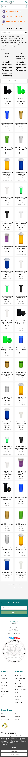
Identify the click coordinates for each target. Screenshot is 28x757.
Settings (14, 747)
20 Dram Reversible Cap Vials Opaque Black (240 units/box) (21, 448)
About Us (3, 675)
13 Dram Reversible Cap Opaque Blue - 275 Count (7, 124)
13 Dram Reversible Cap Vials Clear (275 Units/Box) (7, 198)
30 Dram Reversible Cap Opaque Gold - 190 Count (7, 524)
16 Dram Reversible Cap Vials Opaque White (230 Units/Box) (7, 322)
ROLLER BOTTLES (20, 686)
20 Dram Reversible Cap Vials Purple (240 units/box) (21, 473)
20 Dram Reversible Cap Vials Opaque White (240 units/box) (7, 473)
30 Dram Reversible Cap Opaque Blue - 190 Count (21, 497)
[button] (25, 32)
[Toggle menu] (2, 2)
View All (17, 719)
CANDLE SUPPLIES (20, 689)
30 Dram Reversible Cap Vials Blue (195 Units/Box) (7, 574)
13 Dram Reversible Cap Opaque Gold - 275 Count (21, 124)
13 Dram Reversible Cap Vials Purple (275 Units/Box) (7, 248)
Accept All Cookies (14, 754)
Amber (7, 53)
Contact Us (4, 682)
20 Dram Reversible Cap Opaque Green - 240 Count (21, 374)
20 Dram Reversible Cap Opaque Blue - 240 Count (21, 349)
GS (2, 713)
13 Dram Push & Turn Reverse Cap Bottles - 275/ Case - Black (7, 100)
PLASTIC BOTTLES (20, 678)
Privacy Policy (5, 685)
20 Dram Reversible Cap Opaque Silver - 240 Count (7, 398)
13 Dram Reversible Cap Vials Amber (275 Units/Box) (7, 174)
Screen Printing (5, 691)
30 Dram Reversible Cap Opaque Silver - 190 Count (7, 549)
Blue (21, 53)
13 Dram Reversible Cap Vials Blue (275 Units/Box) (21, 174)
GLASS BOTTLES (19, 675)
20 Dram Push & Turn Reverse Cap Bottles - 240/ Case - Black (21, 322)
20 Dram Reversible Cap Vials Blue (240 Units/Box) (7, 423)
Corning (3, 716)
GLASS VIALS (18, 683)
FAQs (2, 688)
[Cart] (26, 2)
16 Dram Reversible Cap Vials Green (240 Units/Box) (7, 297)
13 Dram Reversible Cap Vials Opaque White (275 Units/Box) (21, 223)
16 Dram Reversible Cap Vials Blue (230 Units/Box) (7, 273)
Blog (2, 694)
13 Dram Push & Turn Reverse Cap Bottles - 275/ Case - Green (21, 100)
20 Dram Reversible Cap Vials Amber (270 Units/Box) (21, 398)
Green (7, 56)
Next (19, 587)
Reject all (14, 751)
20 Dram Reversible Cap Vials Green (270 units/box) (7, 448)
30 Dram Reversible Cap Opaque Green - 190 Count (21, 524)
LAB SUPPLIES (19, 699)
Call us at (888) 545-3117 (14, 633)
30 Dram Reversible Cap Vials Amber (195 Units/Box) (21, 549)
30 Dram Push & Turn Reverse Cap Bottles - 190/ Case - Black (7, 497)
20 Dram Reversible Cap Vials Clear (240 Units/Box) (21, 423)
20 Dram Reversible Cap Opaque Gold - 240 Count (7, 374)
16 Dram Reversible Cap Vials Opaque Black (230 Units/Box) (21, 297)
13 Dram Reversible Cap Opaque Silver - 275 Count (21, 149)
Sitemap (3, 697)
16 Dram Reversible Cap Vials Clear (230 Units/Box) (21, 273)
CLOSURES (18, 681)
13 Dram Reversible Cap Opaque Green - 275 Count (7, 149)
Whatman (17, 716)
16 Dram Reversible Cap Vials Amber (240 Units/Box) (21, 248)
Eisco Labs (17, 713)
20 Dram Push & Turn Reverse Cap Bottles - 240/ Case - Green (7, 349)
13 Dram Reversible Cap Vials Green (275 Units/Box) (21, 198)
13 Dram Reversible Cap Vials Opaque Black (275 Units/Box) (7, 223)
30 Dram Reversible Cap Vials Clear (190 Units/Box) (21, 574)
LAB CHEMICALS (19, 702)
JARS (16, 692)
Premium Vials (5, 719)
